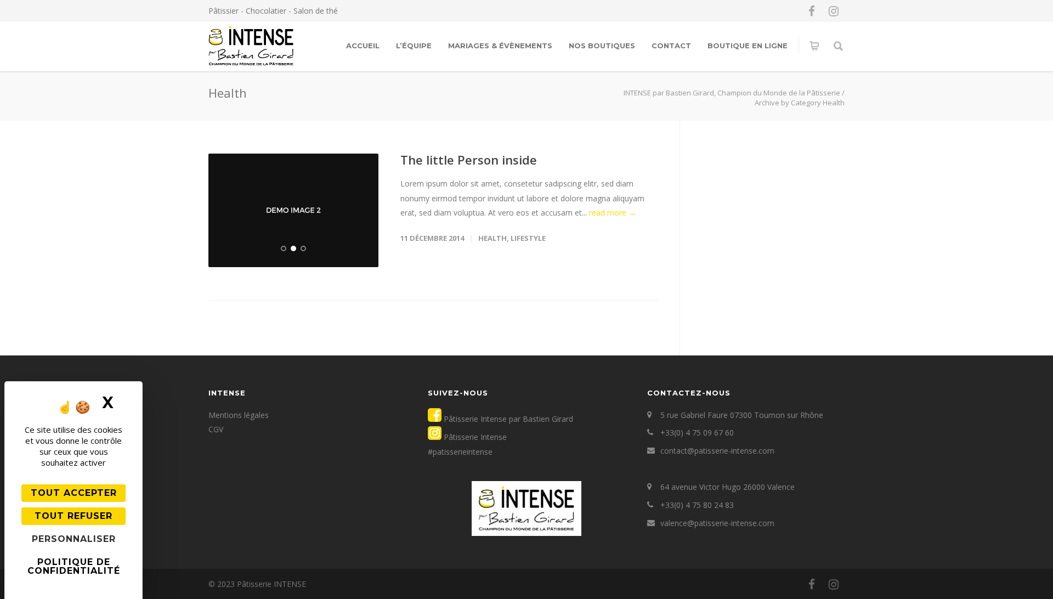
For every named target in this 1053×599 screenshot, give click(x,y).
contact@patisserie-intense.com (717, 450)
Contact (671, 45)
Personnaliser (74, 539)
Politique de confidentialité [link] (73, 566)
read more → (612, 212)
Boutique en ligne (747, 45)
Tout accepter (74, 493)
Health (492, 238)
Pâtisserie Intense (474, 437)
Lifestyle (528, 238)
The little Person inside (468, 159)
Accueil (363, 45)
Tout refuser (73, 516)
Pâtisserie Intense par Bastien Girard (507, 419)
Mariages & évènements (500, 45)
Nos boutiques (602, 45)
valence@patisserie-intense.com (717, 523)
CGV (215, 429)
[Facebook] (812, 11)
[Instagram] (834, 11)
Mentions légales (238, 415)
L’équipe (414, 45)
